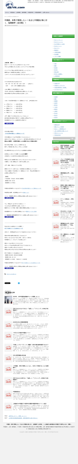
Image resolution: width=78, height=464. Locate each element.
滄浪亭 (55, 103)
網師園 (55, 101)
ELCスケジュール (58, 42)
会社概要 (56, 54)
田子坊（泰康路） (58, 74)
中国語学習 (30, 12)
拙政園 (55, 97)
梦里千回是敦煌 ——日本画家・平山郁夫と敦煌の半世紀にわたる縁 (67, 147)
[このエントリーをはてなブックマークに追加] (19, 283)
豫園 (55, 65)
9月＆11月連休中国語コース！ (22, 332)
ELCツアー (56, 48)
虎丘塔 (55, 117)
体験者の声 (57, 124)
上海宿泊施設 (57, 52)
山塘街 (55, 111)
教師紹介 (56, 50)
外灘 (55, 63)
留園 (55, 99)
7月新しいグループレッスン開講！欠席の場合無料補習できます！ (31, 344)
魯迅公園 (56, 72)
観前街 (55, 109)
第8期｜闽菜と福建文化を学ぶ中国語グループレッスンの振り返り (67, 187)
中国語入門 (57, 83)
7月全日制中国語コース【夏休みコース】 (31, 188)
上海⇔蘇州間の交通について (61, 131)
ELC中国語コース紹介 (59, 44)
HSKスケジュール (58, 133)
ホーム (7, 12)
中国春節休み (16, 391)
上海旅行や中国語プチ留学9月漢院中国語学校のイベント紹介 (30, 403)
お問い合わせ (46, 12)
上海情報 (18, 12)
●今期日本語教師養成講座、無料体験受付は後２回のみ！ (23, 418)
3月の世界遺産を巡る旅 (19, 355)
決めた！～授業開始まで (60, 129)
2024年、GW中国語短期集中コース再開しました (26, 296)
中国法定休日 (57, 135)
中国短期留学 (38, 12)
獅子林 (55, 105)
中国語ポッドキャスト (59, 85)
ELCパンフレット (58, 40)
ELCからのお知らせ (11, 274)
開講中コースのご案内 (31, 211)
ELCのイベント (58, 46)
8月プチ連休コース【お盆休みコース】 (31, 262)
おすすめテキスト (58, 89)
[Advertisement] (63, 23)
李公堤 (55, 113)
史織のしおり (26, 192)
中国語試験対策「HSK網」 (60, 87)
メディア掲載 (57, 56)
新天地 (55, 70)
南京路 (55, 67)
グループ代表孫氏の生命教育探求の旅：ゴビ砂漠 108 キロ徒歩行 (67, 161)
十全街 (55, 107)
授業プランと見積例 (59, 126)
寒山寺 (55, 115)
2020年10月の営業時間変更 (20, 322)
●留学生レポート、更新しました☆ (18, 416)
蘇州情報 (24, 12)
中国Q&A (12, 12)
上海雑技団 (57, 76)
